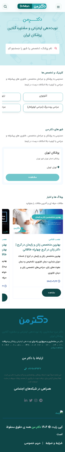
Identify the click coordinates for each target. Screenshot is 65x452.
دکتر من (36, 427)
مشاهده (32, 177)
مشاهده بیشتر (57, 347)
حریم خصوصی (32, 443)
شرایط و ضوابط (53, 443)
